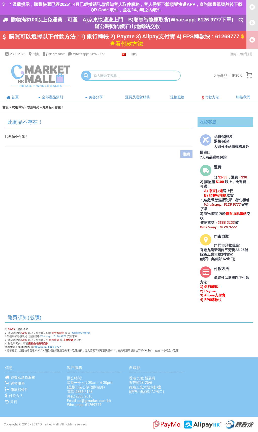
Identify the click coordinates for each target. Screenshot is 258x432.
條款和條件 (19, 390)
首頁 (6, 107)
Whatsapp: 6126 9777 (53, 336)
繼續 (186, 154)
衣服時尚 (18, 107)
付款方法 (16, 396)
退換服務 (18, 383)
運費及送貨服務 (23, 377)
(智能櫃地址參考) (80, 332)
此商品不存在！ (53, 107)
